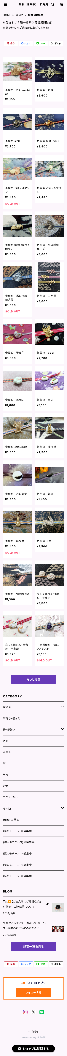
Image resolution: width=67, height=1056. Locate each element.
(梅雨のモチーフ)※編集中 (18, 842)
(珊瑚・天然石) (11, 819)
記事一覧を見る (33, 946)
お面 (5, 785)
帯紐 (6, 740)
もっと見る (33, 679)
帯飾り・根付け (12, 718)
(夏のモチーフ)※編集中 (17, 853)
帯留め (19, 15)
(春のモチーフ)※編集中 (17, 831)
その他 (7, 808)
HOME (7, 15)
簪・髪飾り (9, 729)
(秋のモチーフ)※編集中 (17, 864)
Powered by (29, 1037)
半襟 (6, 774)
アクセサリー (10, 797)
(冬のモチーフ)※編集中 (17, 876)
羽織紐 (7, 752)
